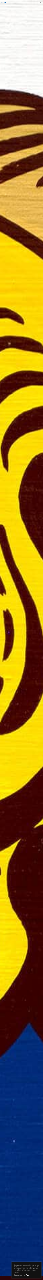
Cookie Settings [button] (19, 1275)
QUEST (4, 2)
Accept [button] (28, 1275)
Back (40, 3)
